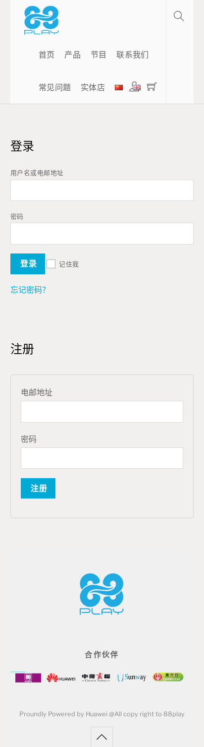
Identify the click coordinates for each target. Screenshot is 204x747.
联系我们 (132, 55)
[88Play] (41, 29)
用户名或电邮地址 (39, 173)
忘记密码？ (30, 290)
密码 (19, 216)
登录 (28, 263)
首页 (47, 55)
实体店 (93, 87)
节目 (99, 55)
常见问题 (55, 87)
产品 (72, 55)
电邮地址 (39, 392)
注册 (39, 488)
